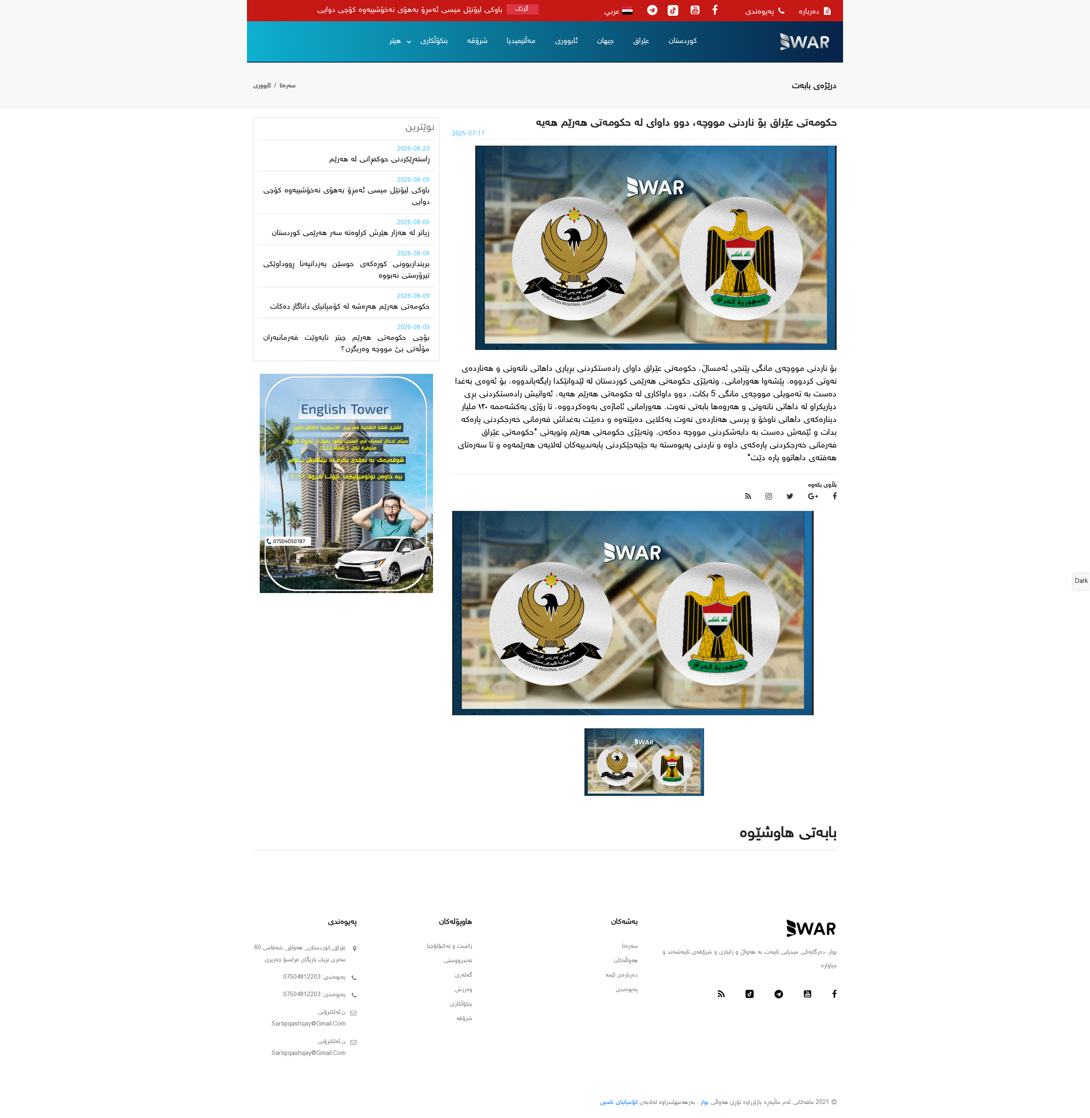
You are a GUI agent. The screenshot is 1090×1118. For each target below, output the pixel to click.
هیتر (395, 41)
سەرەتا (287, 86)
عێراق (641, 41)
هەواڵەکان (626, 961)
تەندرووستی (458, 961)
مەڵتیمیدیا (521, 41)
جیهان (605, 41)
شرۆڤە (477, 41)
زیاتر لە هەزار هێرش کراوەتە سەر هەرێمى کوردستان (351, 233)
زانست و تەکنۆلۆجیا (449, 946)
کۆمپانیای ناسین (618, 1102)
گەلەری (463, 975)
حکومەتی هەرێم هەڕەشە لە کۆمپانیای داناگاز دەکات (350, 306)
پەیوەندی (760, 11)
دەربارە (810, 11)
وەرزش (463, 990)
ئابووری (566, 41)
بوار (704, 1102)
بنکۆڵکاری (434, 41)
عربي (613, 11)
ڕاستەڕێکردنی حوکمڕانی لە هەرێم (379, 159)
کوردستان (682, 41)
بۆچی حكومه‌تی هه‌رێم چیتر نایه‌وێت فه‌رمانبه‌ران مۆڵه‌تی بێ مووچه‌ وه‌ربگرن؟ (346, 344)
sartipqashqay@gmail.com (309, 1024)
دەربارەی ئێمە (621, 975)
